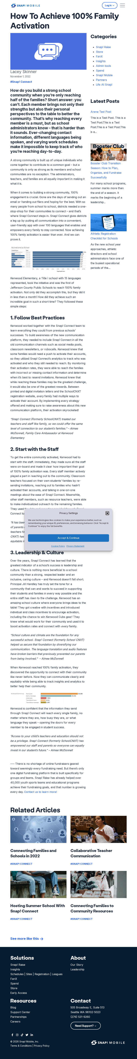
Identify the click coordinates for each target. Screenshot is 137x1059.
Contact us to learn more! (40, 792)
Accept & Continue (68, 537)
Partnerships (18, 1016)
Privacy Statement (75, 546)
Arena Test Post (101, 111)
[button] (107, 513)
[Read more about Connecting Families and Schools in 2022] (38, 829)
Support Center (20, 1012)
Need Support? (84, 1025)
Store (99, 51)
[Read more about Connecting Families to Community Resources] (99, 884)
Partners (101, 80)
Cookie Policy (58, 546)
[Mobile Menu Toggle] (122, 5)
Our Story (77, 964)
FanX (99, 56)
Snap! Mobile (104, 75)
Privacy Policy (41, 1045)
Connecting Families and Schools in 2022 (33, 853)
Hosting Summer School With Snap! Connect (37, 908)
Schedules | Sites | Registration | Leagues (36, 974)
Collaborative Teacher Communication (91, 853)
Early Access (18, 993)
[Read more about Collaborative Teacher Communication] (99, 829)
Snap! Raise (103, 47)
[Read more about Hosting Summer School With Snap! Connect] (38, 884)
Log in (108, 5)
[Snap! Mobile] (25, 5)
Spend (100, 70)
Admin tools (103, 65)
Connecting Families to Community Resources (92, 908)
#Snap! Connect (21, 81)
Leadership (77, 969)
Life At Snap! (104, 84)
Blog (13, 1007)
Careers (15, 1021)
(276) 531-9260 (80, 1016)
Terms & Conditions (21, 1045)
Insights (101, 61)
